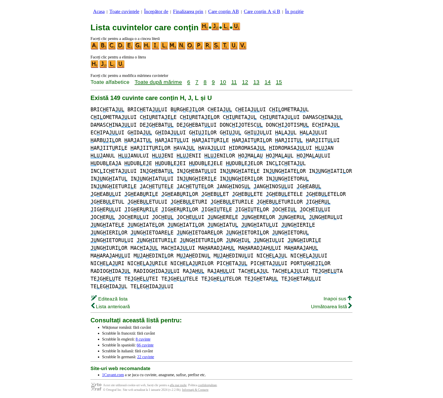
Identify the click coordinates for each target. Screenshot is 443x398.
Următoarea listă (329, 306)
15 (279, 82)
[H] (147, 48)
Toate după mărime (158, 82)
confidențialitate (207, 385)
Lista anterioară (112, 306)
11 (234, 82)
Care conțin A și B (262, 11)
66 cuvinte (145, 345)
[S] (217, 48)
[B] (103, 48)
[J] (103, 67)
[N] (182, 48)
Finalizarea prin (188, 11)
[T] (225, 48)
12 (245, 82)
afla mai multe (178, 385)
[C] (112, 48)
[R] (208, 48)
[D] (121, 48)
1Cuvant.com (113, 375)
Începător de (156, 11)
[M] (173, 48)
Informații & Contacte (195, 390)
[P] (199, 48)
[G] (138, 48)
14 (268, 82)
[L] (164, 48)
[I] (156, 48)
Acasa (99, 11)
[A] (94, 48)
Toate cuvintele (124, 11)
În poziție (294, 11)
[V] (243, 48)
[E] (129, 48)
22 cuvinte (145, 357)
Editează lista (112, 299)
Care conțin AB (223, 11)
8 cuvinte (143, 339)
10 (223, 82)
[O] (190, 48)
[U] (234, 48)
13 (256, 82)
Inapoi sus (336, 298)
